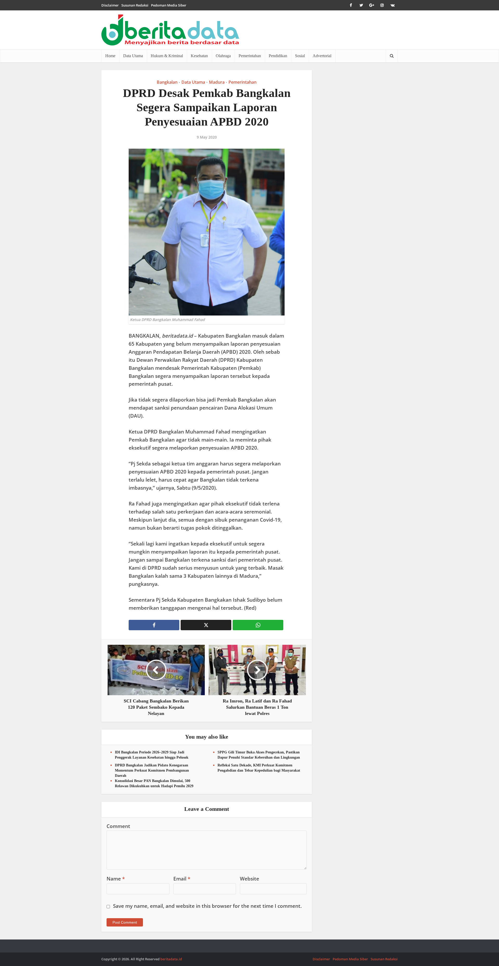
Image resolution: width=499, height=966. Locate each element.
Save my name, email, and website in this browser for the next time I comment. (207, 906)
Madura (217, 82)
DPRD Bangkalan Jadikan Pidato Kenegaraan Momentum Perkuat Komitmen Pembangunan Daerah (152, 770)
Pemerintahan (250, 56)
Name (116, 878)
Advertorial (322, 56)
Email (181, 878)
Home (110, 56)
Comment (118, 826)
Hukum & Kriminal (167, 56)
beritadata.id (171, 959)
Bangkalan (167, 82)
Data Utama (133, 56)
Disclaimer (110, 5)
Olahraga (223, 56)
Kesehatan (199, 56)
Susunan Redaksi (134, 5)
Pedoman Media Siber (168, 5)
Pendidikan (278, 56)
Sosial (300, 56)
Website (249, 878)
